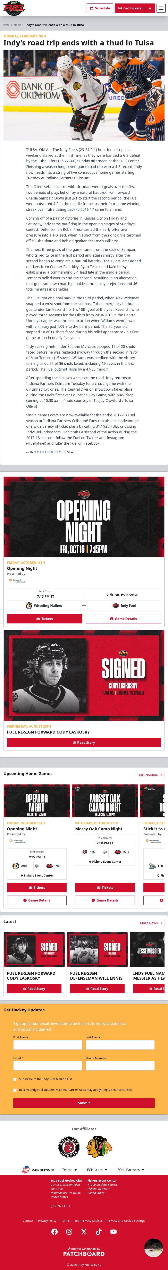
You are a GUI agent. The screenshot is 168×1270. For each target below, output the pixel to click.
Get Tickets (132, 8)
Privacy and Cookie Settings (126, 1221)
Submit (84, 1103)
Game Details (126, 618)
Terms (65, 1221)
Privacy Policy (47, 1221)
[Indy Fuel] (13, 8)
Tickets (47, 618)
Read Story (86, 742)
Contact (28, 1221)
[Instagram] (69, 1231)
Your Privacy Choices (89, 1221)
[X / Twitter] (84, 1231)
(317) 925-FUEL (61, 1206)
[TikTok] (98, 1231)
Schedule (102, 8)
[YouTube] (113, 1231)
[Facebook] (54, 1231)
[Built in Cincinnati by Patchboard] (84, 1251)
